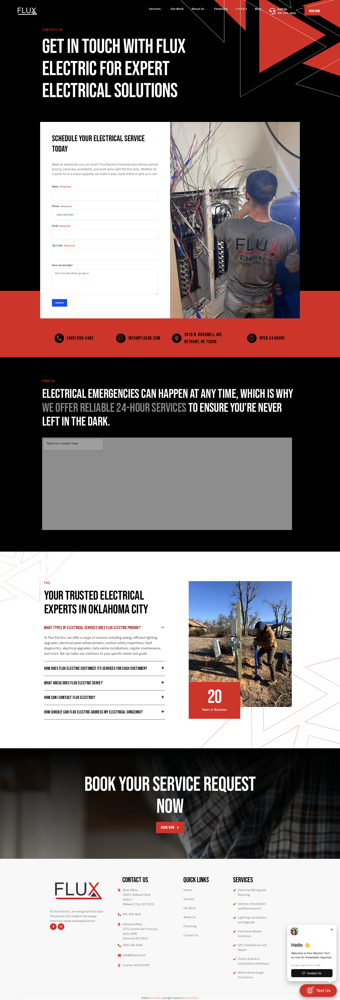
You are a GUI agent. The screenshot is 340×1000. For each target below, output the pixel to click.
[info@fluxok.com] (121, 338)
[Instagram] (61, 926)
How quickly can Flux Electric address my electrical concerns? (93, 712)
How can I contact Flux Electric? (69, 697)
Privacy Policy (191, 998)
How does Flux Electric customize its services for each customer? (95, 668)
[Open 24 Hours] (252, 338)
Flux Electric (155, 998)
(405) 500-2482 (80, 338)
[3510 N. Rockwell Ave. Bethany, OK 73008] (176, 338)
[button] (104, 628)
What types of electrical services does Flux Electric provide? (92, 627)
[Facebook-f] (53, 926)
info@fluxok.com (144, 338)
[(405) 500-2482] (59, 338)
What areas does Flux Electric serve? (73, 683)
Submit (59, 303)
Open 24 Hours (272, 338)
